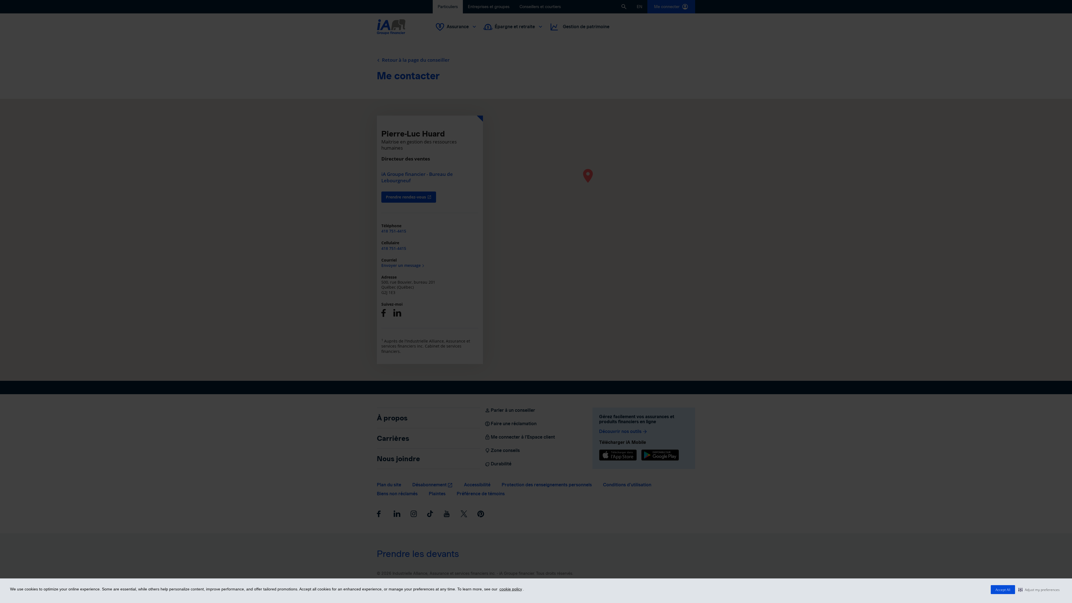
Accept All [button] (1003, 589)
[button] (1039, 589)
